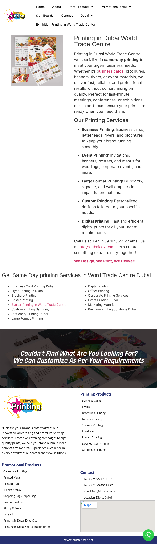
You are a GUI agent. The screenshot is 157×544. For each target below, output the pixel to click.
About (56, 7)
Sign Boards (44, 15)
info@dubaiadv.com (96, 247)
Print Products (79, 7)
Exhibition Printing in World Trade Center (65, 24)
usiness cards (111, 71)
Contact (67, 15)
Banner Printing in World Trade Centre (38, 305)
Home (40, 7)
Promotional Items (114, 7)
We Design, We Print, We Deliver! (104, 261)
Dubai (84, 15)
